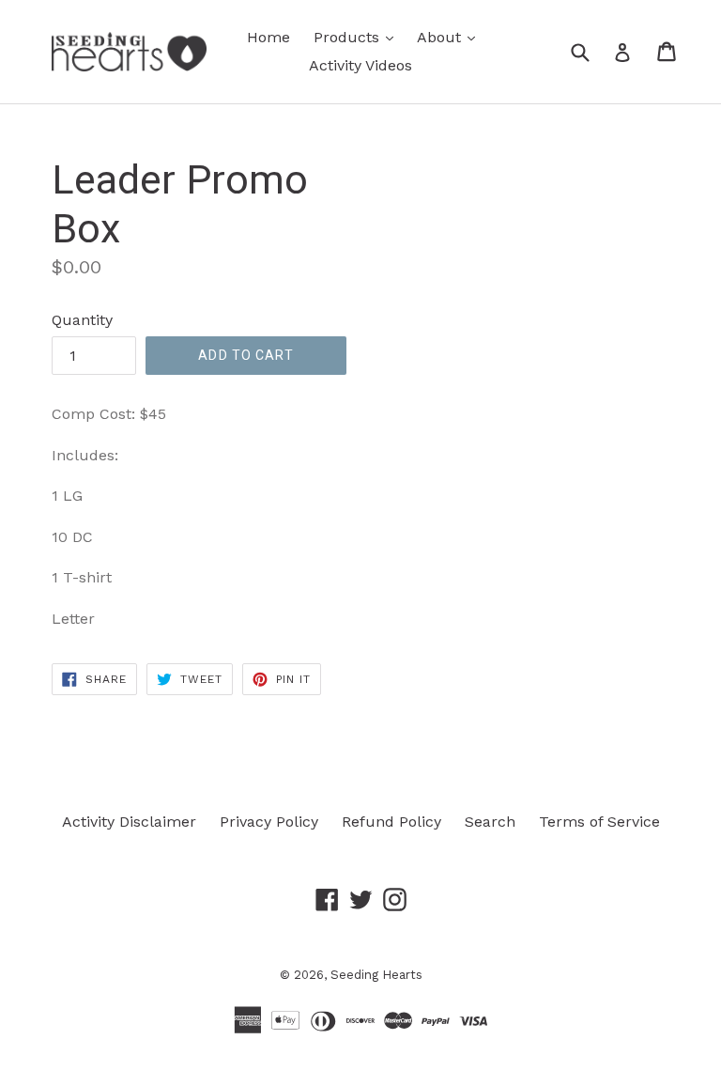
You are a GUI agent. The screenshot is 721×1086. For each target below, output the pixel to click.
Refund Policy (391, 821)
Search (490, 821)
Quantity (82, 320)
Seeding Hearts (376, 975)
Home (268, 37)
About (450, 36)
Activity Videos (360, 65)
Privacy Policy (269, 821)
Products (358, 36)
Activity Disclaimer (129, 821)
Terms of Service (599, 821)
